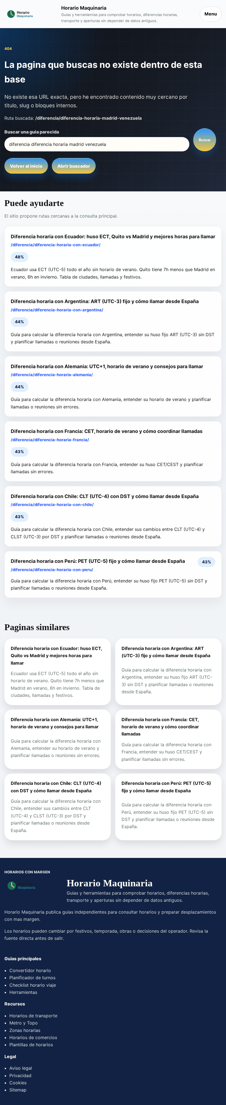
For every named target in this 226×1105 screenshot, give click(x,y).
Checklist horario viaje (32, 985)
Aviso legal (20, 1068)
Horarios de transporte (33, 1015)
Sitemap (17, 1090)
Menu (211, 14)
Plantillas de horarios (31, 1044)
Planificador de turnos (32, 977)
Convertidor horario (30, 970)
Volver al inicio (26, 166)
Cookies (17, 1082)
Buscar (205, 140)
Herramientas (23, 992)
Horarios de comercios (33, 1037)
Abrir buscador (73, 166)
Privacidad (20, 1075)
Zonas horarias (24, 1030)
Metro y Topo (23, 1023)
